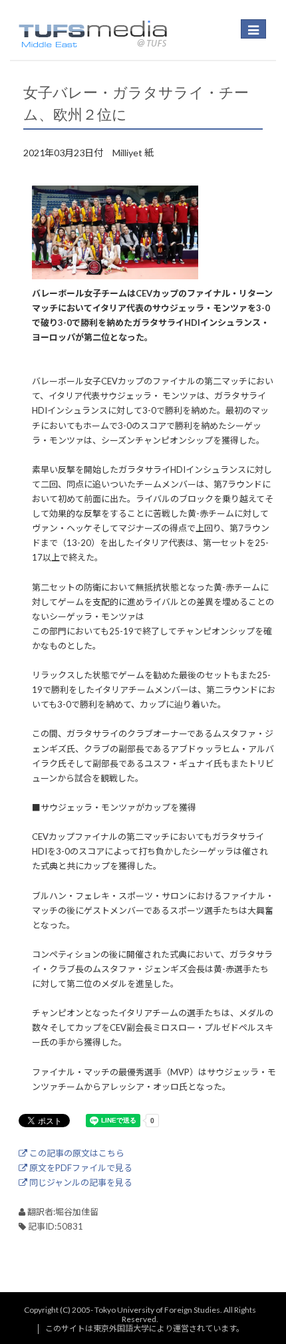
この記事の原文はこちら (75, 1153)
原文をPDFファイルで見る (79, 1167)
